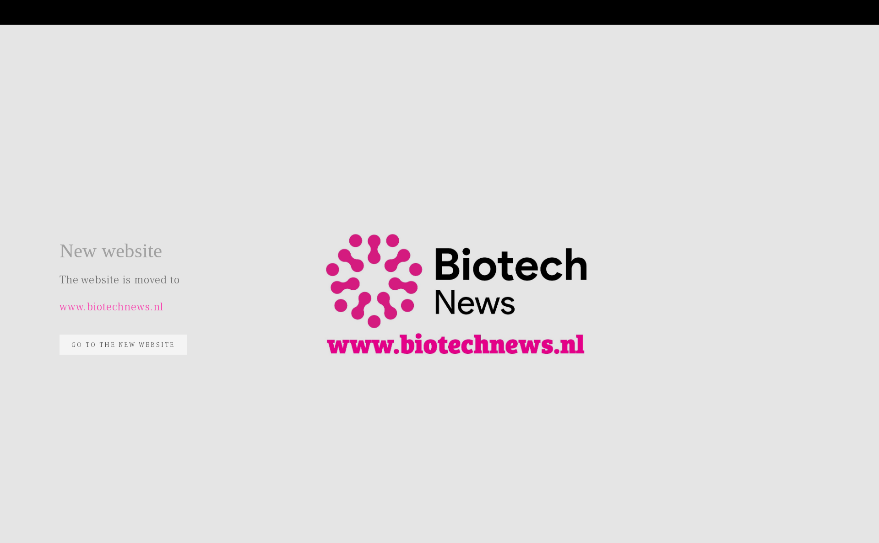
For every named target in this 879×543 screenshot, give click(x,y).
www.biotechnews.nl (111, 307)
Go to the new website (123, 345)
